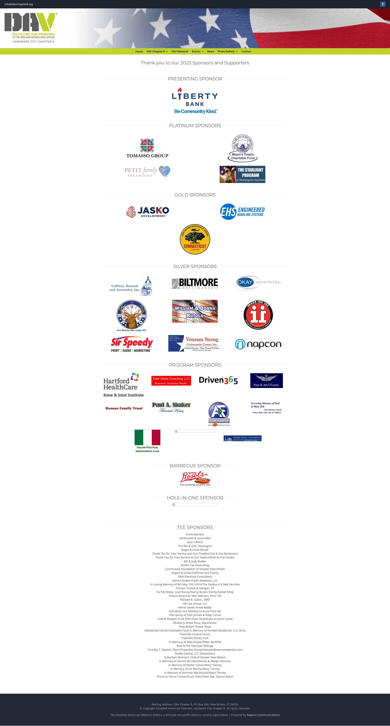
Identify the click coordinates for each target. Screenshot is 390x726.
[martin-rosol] (195, 472)
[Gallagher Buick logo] (195, 504)
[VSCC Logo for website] (195, 336)
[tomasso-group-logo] (147, 135)
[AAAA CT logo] (195, 225)
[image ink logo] (258, 301)
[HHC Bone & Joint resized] (124, 374)
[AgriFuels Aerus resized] (218, 402)
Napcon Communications (263, 715)
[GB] (131, 276)
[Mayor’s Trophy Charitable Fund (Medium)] (242, 135)
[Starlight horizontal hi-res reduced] (242, 167)
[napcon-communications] (258, 336)
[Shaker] (171, 402)
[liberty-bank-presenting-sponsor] (195, 88)
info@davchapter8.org (19, 4)
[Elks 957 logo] (131, 301)
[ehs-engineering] (242, 204)
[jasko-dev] (147, 204)
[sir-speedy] (131, 336)
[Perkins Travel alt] (242, 431)
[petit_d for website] (147, 167)
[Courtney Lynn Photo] (195, 431)
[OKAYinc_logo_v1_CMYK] (258, 276)
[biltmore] (195, 276)
